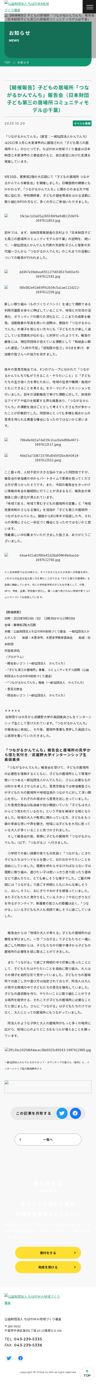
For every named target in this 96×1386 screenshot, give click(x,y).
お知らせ (23, 62)
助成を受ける (48, 1267)
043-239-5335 (28, 1339)
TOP (7, 62)
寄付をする (48, 1253)
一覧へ (48, 1139)
